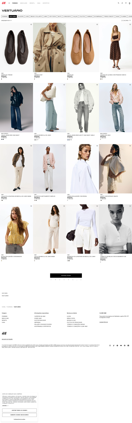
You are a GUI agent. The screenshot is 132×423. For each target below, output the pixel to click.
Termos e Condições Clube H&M (77, 326)
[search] (118, 3)
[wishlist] (126, 3)
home (3, 307)
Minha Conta (71, 318)
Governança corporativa (42, 326)
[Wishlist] (31, 24)
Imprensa (37, 322)
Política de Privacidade (74, 322)
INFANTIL (32, 3)
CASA (38, 3)
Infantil (4, 320)
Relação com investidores (43, 324)
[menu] (9, 3)
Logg (27, 16)
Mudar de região (7, 339)
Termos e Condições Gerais (76, 324)
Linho (45, 16)
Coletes (82, 16)
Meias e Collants (36, 16)
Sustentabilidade (40, 320)
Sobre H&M (37, 318)
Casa (3, 322)
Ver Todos (52, 16)
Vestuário (12, 16)
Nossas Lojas (71, 320)
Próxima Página (66, 275)
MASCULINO (23, 3)
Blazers (21, 16)
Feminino (4, 16)
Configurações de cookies (19, 419)
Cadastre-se (103, 322)
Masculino (5, 318)
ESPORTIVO (46, 3)
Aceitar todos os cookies (19, 410)
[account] (122, 3)
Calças (75, 16)
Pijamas (123, 16)
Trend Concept (109, 16)
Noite (59, 16)
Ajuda (69, 316)
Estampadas (98, 16)
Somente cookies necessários (19, 414)
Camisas (89, 16)
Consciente (67, 16)
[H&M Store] (4, 3)
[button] (16, 47)
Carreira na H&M (39, 316)
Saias (117, 16)
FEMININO (15, 3)
